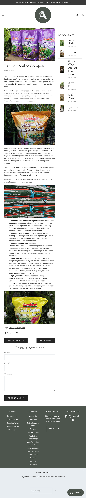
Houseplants (20, 328)
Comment (8, 374)
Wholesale (33, 465)
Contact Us (12, 430)
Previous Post (16, 340)
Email (7, 363)
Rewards (33, 458)
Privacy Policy (12, 416)
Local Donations (33, 448)
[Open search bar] (77, 15)
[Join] (58, 429)
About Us (33, 416)
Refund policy (13, 419)
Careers (33, 429)
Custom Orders (33, 432)
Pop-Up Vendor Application (33, 453)
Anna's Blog (32, 419)
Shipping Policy (13, 423)
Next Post (45, 340)
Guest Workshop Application (32, 443)
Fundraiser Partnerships (33, 437)
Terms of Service (12, 426)
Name (7, 353)
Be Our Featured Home (33, 424)
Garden (11, 328)
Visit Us (33, 461)
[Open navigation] (3, 15)
